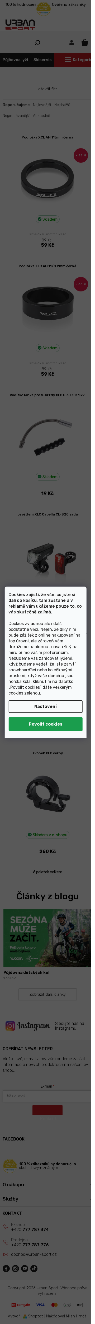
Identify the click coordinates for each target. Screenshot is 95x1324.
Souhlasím (45, 724)
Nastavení (45, 706)
